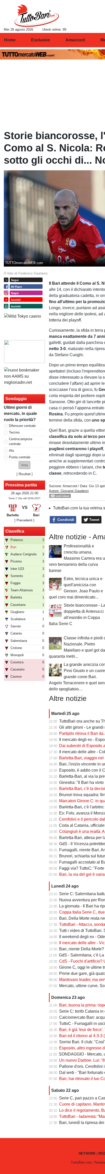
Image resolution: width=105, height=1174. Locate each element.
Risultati (25, 474)
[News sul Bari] (36, 15)
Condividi (65, 520)
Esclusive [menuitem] (40, 40)
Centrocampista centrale (20, 441)
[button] (24, 465)
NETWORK (87, 1153)
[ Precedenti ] (24, 520)
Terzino (14, 432)
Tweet (93, 520)
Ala (11, 450)
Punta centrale (19, 457)
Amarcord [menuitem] (75, 40)
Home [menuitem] (10, 40)
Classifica (14, 531)
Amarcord (70, 486)
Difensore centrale (22, 426)
